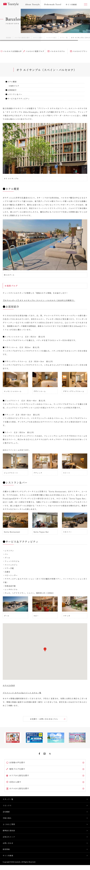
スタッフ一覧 (8, 799)
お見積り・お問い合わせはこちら (44, 719)
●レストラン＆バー (13, 94)
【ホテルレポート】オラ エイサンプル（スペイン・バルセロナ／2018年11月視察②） (39, 300)
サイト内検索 (8, 855)
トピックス (7, 805)
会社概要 (6, 812)
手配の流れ (7, 818)
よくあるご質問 (9, 824)
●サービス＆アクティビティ (17, 98)
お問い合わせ (8, 843)
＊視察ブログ (14, 86)
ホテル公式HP (9, 685)
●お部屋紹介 (11, 90)
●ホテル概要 (11, 81)
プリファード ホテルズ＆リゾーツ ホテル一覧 (22, 693)
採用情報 (6, 849)
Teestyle (11, 4)
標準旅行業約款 (9, 830)
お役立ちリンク (9, 837)
